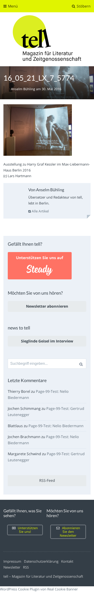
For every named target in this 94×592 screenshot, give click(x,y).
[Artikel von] (7, 89)
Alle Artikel (40, 211)
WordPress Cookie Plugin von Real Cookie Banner (39, 589)
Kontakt (67, 561)
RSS (26, 567)
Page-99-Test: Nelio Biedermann (56, 425)
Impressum (12, 561)
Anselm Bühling (23, 89)
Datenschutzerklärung (41, 561)
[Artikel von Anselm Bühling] (15, 195)
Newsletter (11, 567)
